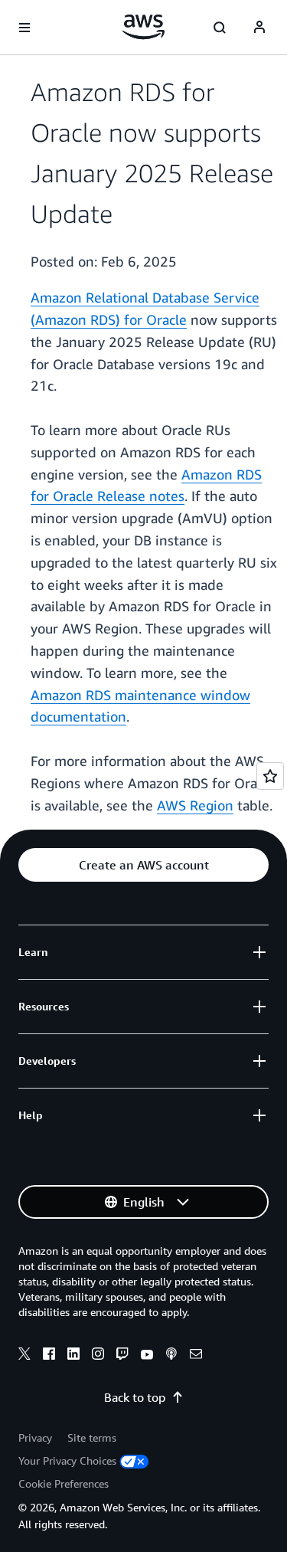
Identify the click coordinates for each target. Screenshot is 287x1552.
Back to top (134, 1397)
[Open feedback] (270, 776)
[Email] (196, 1355)
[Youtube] (147, 1355)
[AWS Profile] (259, 27)
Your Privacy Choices (67, 1460)
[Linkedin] (73, 1355)
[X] (24, 1355)
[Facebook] (49, 1355)
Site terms (91, 1437)
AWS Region (195, 805)
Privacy (35, 1437)
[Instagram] (98, 1355)
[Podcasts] (171, 1355)
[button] (143, 865)
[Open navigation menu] (24, 27)
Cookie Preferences (63, 1483)
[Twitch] (122, 1355)
